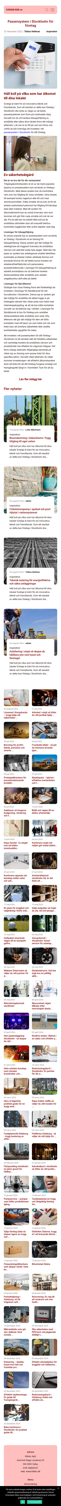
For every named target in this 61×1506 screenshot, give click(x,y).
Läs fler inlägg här (30, 379)
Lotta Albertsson (33, 430)
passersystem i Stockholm (17, 132)
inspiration (51, 31)
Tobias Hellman (32, 31)
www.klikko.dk (33, 1471)
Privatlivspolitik (34, 1502)
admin (28, 501)
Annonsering (30, 1484)
